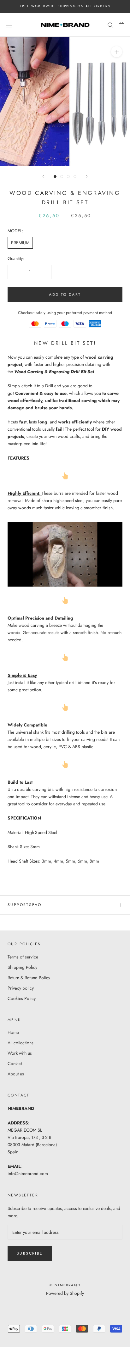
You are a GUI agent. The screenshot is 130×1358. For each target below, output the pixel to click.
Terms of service (23, 957)
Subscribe (30, 1253)
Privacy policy (21, 988)
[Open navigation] (9, 24)
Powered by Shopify (65, 1293)
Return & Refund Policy (29, 977)
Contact (15, 1063)
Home (13, 1032)
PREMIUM (20, 243)
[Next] (87, 176)
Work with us (20, 1053)
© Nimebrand (65, 1285)
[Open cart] (121, 25)
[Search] (110, 24)
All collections (20, 1043)
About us (16, 1074)
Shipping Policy (22, 967)
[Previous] (43, 176)
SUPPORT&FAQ (24, 905)
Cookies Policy (22, 998)
